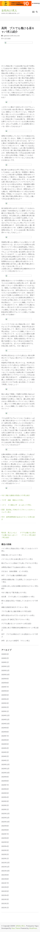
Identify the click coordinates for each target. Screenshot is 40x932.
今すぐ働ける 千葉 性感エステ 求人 (14, 592)
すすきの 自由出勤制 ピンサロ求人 (14, 571)
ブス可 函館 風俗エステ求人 (12, 500)
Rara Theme (16, 928)
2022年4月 (5, 846)
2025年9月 (5, 679)
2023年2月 (5, 805)
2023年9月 (5, 777)
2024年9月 (5, 728)
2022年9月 (5, 826)
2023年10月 (5, 773)
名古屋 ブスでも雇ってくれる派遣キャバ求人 (18, 597)
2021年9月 (5, 875)
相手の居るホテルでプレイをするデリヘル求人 (18, 615)
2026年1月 (5, 662)
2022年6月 (5, 838)
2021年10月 (5, 871)
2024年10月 (5, 724)
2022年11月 (5, 818)
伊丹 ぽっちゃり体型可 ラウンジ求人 (15, 641)
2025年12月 (5, 666)
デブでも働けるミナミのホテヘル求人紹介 (16, 623)
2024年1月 (5, 760)
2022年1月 (5, 858)
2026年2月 (5, 658)
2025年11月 (5, 670)
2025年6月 (5, 691)
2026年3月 (5, 654)
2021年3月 (5, 899)
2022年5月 (5, 842)
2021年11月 (5, 867)
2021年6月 (5, 887)
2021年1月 (5, 907)
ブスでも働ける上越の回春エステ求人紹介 (16, 611)
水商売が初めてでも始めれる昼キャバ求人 (16, 567)
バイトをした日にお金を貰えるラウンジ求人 (17, 559)
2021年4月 (5, 895)
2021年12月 (5, 863)
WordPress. (33, 928)
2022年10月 (5, 822)
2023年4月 (5, 797)
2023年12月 (5, 764)
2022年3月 (5, 850)
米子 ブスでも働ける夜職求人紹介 (14, 575)
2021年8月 (5, 879)
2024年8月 (5, 732)
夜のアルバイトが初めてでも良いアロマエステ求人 (19, 563)
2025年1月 (5, 711)
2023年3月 (5, 801)
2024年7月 (5, 736)
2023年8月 (5, 781)
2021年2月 (5, 903)
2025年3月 (5, 703)
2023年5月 (5, 793)
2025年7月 (5, 687)
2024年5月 (5, 744)
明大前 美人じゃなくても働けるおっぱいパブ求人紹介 (9, 535)
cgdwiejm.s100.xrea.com (11, 36)
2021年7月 (5, 883)
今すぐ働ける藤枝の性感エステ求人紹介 (15, 495)
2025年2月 (5, 707)
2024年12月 (5, 715)
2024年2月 (5, 756)
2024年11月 (5, 719)
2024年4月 (5, 748)
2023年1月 (5, 809)
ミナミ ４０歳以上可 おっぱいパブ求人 (16, 505)
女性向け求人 (9, 10)
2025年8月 (5, 683)
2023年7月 (5, 785)
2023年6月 (5, 789)
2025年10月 (5, 674)
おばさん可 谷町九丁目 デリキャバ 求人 (15, 619)
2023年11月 (5, 769)
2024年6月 (5, 740)
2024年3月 (5, 752)
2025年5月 (5, 695)
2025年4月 (5, 699)
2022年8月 (5, 830)
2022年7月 (5, 834)
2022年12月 (5, 813)
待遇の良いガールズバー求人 (11, 555)
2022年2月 (5, 854)
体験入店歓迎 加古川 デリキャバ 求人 (14, 607)
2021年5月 (5, 891)
